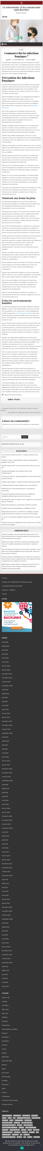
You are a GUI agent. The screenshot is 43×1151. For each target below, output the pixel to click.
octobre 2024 (6, 729)
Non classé (5, 1072)
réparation (15, 1135)
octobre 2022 (6, 824)
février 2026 (6, 666)
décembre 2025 (7, 674)
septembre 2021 (7, 875)
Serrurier (26, 1135)
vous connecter (15, 424)
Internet (4, 1045)
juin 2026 (5, 650)
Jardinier (21, 1127)
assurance (35, 1116)
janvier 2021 (6, 903)
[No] (41, 1145)
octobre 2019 (6, 958)
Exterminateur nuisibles (10, 1029)
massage (23, 1130)
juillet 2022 (5, 836)
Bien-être (5, 1013)
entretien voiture (7, 1123)
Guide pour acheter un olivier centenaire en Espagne (19, 542)
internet (19, 1125)
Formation (5, 1037)
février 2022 (6, 855)
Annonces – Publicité (8, 590)
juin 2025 (5, 697)
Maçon (30, 1130)
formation (17, 1123)
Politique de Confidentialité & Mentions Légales (17, 582)
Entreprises (6, 1025)
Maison (4, 1053)
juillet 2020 (5, 927)
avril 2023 (5, 800)
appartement (26, 1116)
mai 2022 (5, 844)
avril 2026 (5, 658)
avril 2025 (5, 705)
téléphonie (37, 1137)
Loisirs (4, 1049)
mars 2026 (5, 662)
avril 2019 (5, 982)
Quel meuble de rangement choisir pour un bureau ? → (25, 412)
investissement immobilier (9, 1127)
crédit (11, 1120)
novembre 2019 (7, 954)
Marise (9, 60)
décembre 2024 (7, 721)
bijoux (9, 1118)
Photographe (6, 1076)
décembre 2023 (7, 769)
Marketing (5, 1057)
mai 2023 (5, 796)
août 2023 (5, 784)
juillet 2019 (5, 970)
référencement (6, 1135)
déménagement (19, 1120)
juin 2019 (5, 974)
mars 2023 (5, 804)
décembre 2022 (7, 816)
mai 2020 (5, 935)
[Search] (21, 3)
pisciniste (25, 1132)
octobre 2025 (6, 681)
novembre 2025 (7, 677)
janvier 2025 (6, 717)
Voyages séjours (7, 1104)
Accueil (4, 578)
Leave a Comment (31, 60)
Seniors (4, 1092)
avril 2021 (5, 891)
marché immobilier (31, 1127)
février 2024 (6, 761)
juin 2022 (5, 840)
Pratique (5, 1080)
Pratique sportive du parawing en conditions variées (19, 508)
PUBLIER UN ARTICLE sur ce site (13, 444)
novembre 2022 (7, 820)
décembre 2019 (7, 950)
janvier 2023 (6, 812)
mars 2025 (5, 709)
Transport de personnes (10, 1100)
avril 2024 (5, 753)
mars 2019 (5, 986)
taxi (25, 1137)
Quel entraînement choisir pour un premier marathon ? (19, 549)
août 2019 (5, 966)
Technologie (6, 1096)
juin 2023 (5, 792)
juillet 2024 (5, 741)
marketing (5, 1130)
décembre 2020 (7, 907)
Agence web (6, 997)
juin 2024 (5, 745)
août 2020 (5, 923)
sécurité (19, 1137)
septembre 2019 (7, 962)
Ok (22, 1148)
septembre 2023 (7, 780)
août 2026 (5, 642)
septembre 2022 (7, 828)
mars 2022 (5, 852)
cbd (14, 1118)
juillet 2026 (5, 646)
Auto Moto (5, 1005)
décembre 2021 (7, 863)
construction (36, 1118)
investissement (28, 1125)
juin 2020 (5, 931)
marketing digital (15, 1130)
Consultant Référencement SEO (12, 586)
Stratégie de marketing (8, 1137)
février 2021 (6, 899)
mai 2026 (5, 654)
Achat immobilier (7, 1116)
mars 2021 (5, 895)
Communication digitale (23, 1118)
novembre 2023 (7, 772)
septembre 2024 (7, 733)
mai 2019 (5, 978)
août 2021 (5, 879)
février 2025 (6, 713)
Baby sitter (5, 1009)
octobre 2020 (6, 915)
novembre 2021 (7, 867)
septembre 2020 (7, 919)
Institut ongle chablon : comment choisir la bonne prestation (21, 482)
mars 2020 (5, 943)
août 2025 (5, 689)
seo (21, 1135)
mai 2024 (5, 749)
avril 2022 (5, 848)
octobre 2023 (6, 776)
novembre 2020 (7, 911)
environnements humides (24, 313)
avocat (4, 1118)
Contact (4, 594)
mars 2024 (5, 757)
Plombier (31, 1132)
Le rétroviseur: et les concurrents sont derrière (21, 8)
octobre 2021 (6, 871)
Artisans (4, 1001)
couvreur (5, 1120)
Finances (5, 1033)
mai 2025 (5, 701)
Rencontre (5, 1084)
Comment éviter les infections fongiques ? (21, 54)
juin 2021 (5, 887)
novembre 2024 (7, 725)
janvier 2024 (6, 765)
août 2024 (5, 737)
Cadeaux (4, 1017)
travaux (30, 1137)
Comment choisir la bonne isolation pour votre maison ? (20, 485)
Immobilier (5, 1041)
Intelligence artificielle (8, 1125)
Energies (5, 1021)
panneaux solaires (7, 1132)
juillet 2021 (5, 883)
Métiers (4, 1065)
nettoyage (36, 1130)
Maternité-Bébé (7, 1061)
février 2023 (6, 808)
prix (37, 1132)
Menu (5, 17)
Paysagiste (17, 1132)
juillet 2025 (5, 693)
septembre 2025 (7, 685)
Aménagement (17, 1116)
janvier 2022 (6, 859)
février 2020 (6, 947)
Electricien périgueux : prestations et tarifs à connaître (19, 505)
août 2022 (5, 832)
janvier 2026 (6, 670)
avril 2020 (5, 939)
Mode (4, 1068)
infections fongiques (15, 394)
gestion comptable (27, 1123)
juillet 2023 (5, 788)
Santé (21, 49)
